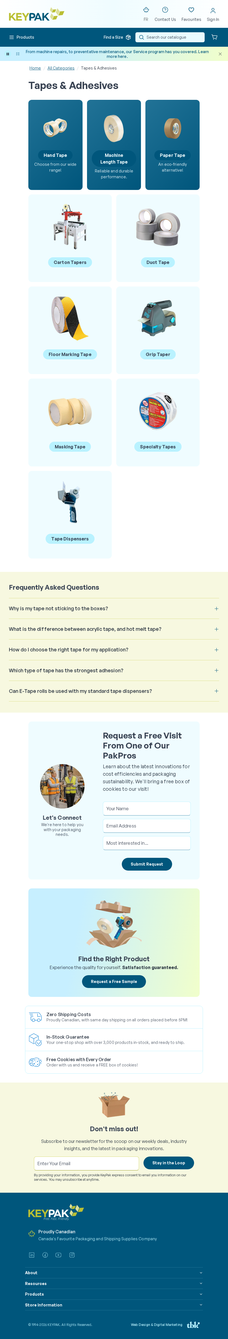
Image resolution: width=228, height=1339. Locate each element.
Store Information (43, 1305)
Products (34, 1294)
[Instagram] (72, 1255)
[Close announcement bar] (220, 54)
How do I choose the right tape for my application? (68, 649)
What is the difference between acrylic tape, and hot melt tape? (85, 629)
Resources (36, 1283)
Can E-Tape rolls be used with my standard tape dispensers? (80, 691)
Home (35, 68)
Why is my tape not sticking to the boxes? (58, 608)
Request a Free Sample (114, 981)
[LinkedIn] (31, 1255)
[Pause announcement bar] (7, 54)
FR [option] (146, 19)
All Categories (61, 68)
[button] (21, 37)
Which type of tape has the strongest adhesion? (66, 670)
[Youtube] (58, 1255)
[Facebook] (45, 1255)
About (31, 1272)
